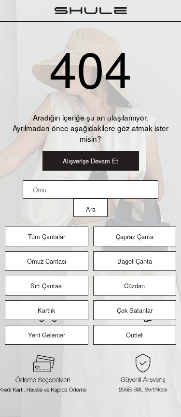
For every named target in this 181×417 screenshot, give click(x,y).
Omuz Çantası (46, 261)
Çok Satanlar (135, 310)
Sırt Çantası (46, 285)
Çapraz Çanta (134, 236)
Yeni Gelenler (46, 334)
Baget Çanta (134, 261)
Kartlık (46, 310)
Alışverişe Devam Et (90, 160)
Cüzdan (134, 285)
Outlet (134, 334)
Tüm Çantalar (46, 236)
